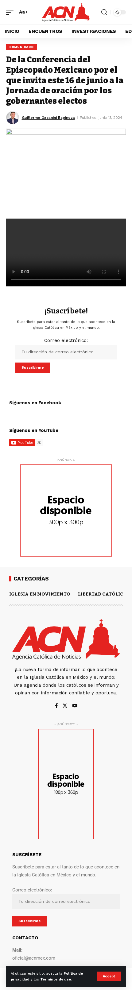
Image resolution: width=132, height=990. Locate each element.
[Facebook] (56, 706)
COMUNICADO (21, 47)
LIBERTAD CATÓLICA (102, 594)
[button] (109, 976)
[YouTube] (74, 706)
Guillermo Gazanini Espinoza (48, 117)
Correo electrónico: (66, 340)
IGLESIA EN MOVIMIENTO (39, 594)
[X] (65, 706)
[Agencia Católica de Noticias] (66, 12)
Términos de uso (55, 979)
